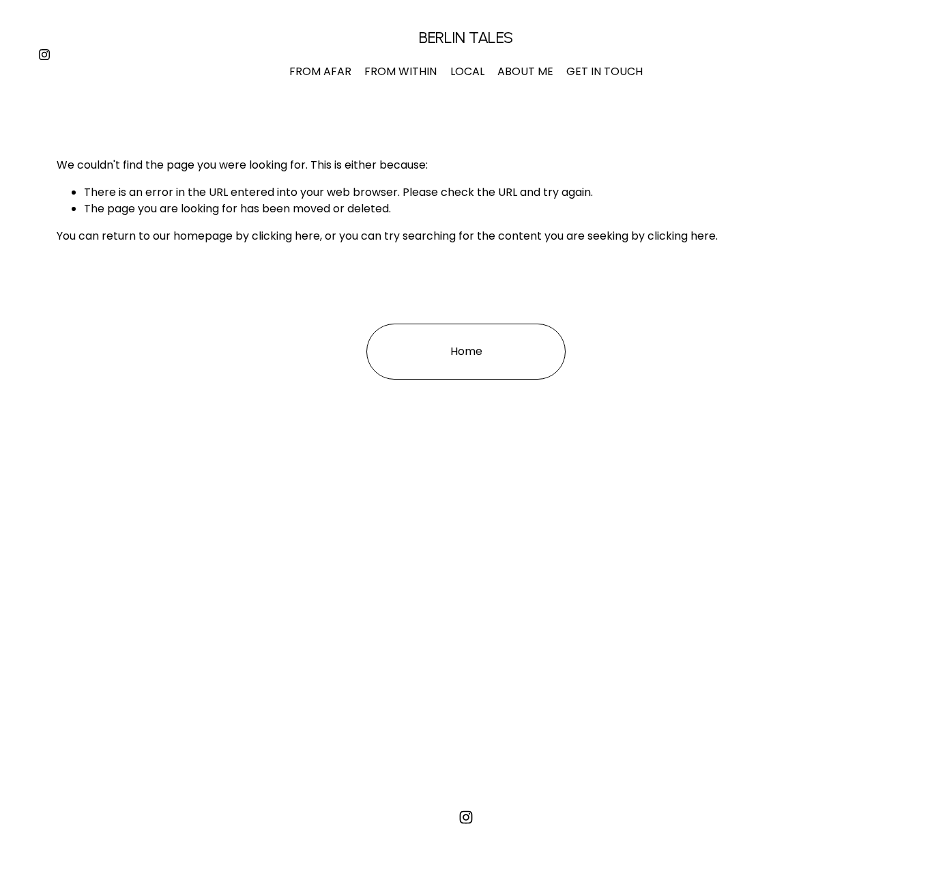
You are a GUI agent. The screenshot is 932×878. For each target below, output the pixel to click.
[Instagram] (44, 54)
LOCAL (467, 71)
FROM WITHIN (400, 71)
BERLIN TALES (465, 37)
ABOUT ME (525, 71)
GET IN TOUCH (604, 71)
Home (466, 351)
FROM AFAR (320, 71)
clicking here (286, 236)
